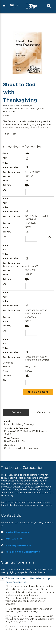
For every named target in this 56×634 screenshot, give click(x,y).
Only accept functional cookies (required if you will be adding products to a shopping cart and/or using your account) (30, 619)
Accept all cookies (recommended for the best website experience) (29, 628)
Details (16, 412)
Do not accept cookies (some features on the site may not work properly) (29, 610)
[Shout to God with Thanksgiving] (28, 53)
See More (11, 133)
